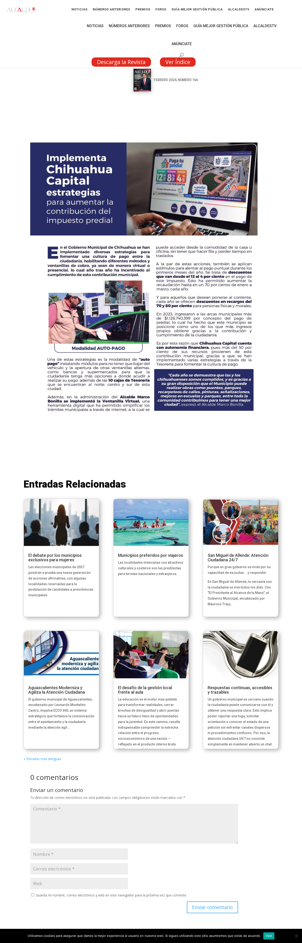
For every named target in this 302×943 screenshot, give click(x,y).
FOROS (160, 9)
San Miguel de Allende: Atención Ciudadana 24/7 (238, 557)
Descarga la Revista (121, 62)
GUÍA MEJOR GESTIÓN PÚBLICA (197, 9)
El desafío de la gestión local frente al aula (145, 690)
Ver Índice (177, 62)
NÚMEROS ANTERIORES (111, 9)
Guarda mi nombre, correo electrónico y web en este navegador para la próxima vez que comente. (111, 895)
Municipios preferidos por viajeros (150, 555)
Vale (269, 936)
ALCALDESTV (238, 9)
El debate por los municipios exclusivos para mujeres (55, 557)
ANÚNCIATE (264, 9)
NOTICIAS (79, 9)
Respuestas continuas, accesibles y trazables (240, 690)
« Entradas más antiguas (42, 759)
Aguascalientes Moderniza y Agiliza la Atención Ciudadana (56, 690)
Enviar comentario (212, 907)
